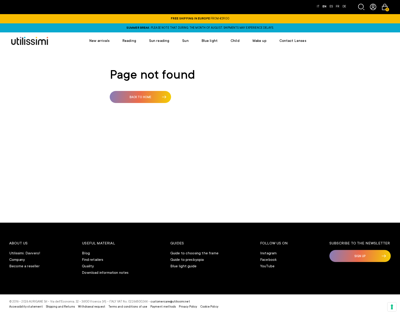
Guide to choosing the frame (194, 253)
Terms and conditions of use (127, 306)
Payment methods (163, 306)
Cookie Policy (209, 306)
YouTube (267, 266)
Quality (88, 266)
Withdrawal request (91, 306)
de (344, 6)
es (332, 6)
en (324, 6)
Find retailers (92, 260)
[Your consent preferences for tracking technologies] (392, 307)
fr (338, 6)
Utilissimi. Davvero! (24, 253)
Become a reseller (24, 266)
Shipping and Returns (60, 306)
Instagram (268, 253)
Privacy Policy (188, 306)
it (318, 6)
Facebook (268, 260)
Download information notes (105, 273)
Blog (86, 253)
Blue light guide (183, 266)
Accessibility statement (26, 306)
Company (17, 260)
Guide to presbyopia (187, 260)
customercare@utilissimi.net (170, 301)
